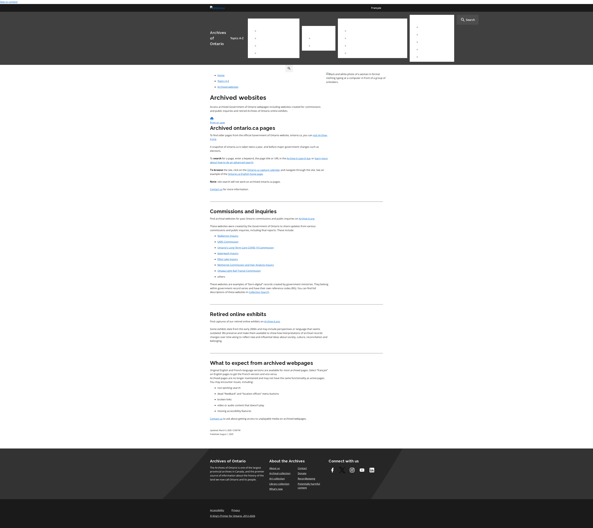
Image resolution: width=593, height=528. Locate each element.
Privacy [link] (235, 510)
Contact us (216, 189)
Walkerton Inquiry (227, 236)
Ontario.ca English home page (245, 174)
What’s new (276, 489)
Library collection (279, 484)
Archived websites (227, 87)
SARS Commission (227, 241)
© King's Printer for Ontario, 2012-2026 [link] (232, 516)
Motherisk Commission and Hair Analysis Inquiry (245, 265)
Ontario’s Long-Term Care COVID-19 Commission (245, 247)
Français (376, 8)
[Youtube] (362, 470)
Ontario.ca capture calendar (263, 170)
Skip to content (9, 2)
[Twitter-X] (342, 470)
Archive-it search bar (299, 158)
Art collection (277, 478)
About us (274, 468)
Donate (302, 473)
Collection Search (259, 292)
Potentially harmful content (309, 486)
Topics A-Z (223, 81)
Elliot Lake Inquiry (227, 259)
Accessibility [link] (217, 510)
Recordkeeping (306, 478)
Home (221, 75)
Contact (302, 468)
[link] (217, 8)
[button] (468, 20)
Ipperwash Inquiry (227, 253)
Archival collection (279, 473)
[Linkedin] (372, 470)
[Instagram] (352, 470)
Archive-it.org (306, 218)
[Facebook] (332, 470)
